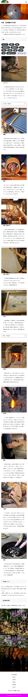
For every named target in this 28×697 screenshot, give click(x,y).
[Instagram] (9, 690)
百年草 (14, 677)
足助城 (14, 679)
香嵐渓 (14, 682)
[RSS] (19, 690)
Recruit (14, 687)
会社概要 (14, 684)
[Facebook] (13, 690)
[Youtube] (15, 690)
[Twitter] (11, 690)
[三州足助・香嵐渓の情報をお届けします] (5, 2)
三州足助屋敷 (14, 674)
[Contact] (17, 690)
